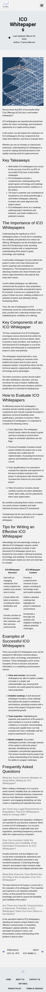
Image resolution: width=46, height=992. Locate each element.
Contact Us (34, 979)
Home (8, 979)
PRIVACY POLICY (14, 989)
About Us (20, 979)
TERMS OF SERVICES (34, 989)
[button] (41, 5)
